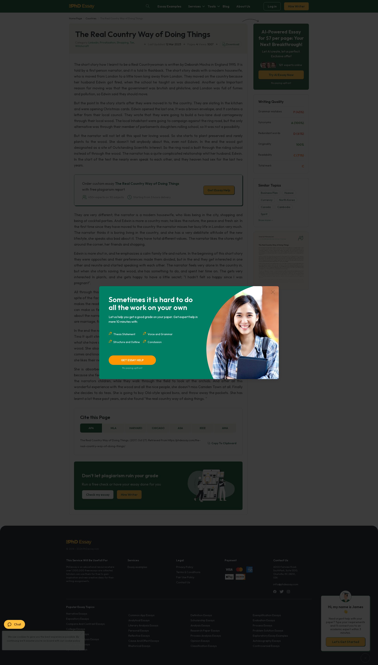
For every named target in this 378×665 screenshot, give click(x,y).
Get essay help (132, 360)
